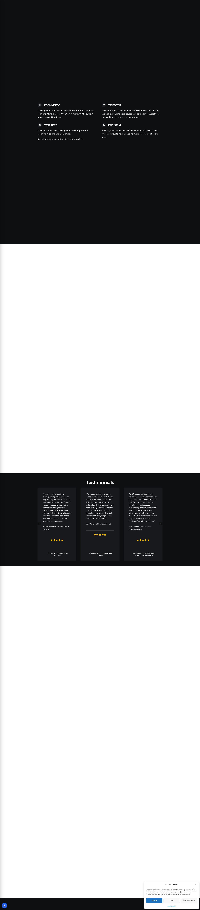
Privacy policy (172, 906)
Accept (154, 900)
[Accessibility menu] (4, 905)
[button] (196, 884)
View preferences (189, 900)
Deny (171, 900)
